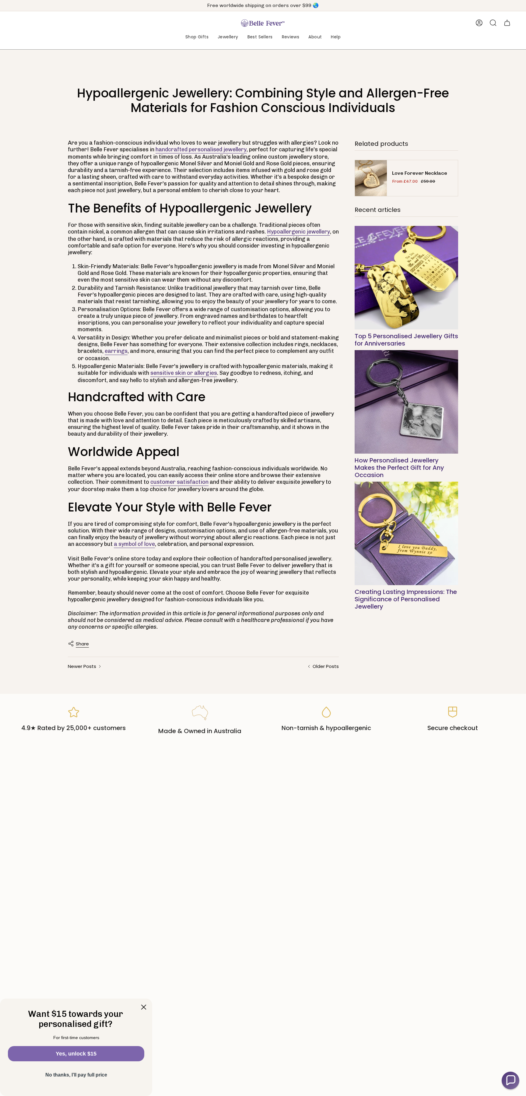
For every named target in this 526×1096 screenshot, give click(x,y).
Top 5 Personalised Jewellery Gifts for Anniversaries (406, 340)
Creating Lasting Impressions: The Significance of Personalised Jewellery (406, 599)
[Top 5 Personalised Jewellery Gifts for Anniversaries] (406, 277)
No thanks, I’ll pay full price (76, 1074)
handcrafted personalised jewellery (201, 149)
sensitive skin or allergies (183, 373)
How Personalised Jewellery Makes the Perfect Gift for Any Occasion (399, 467)
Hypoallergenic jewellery (298, 231)
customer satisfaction (179, 482)
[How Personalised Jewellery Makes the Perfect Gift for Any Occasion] (406, 402)
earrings (116, 351)
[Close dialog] (143, 1007)
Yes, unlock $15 (76, 1054)
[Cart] (507, 23)
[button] (197, 37)
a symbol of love (134, 544)
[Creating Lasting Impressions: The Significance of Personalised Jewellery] (406, 533)
